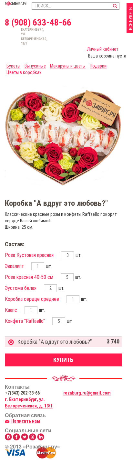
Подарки (98, 66)
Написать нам (25, 421)
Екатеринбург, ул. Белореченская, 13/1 (24, 36)
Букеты (13, 66)
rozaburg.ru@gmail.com (87, 392)
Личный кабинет (102, 49)
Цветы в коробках (23, 72)
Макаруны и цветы (68, 66)
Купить (63, 359)
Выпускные (35, 66)
